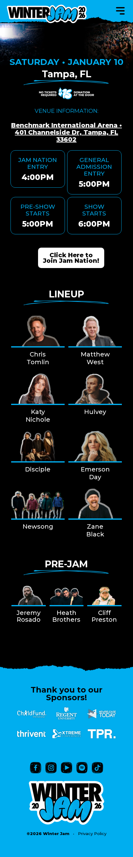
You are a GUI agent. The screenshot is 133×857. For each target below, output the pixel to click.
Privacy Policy (92, 833)
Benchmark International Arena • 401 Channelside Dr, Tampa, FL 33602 (66, 132)
